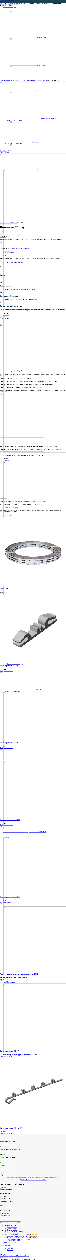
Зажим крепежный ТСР (9, 743)
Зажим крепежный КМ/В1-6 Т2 (11, 1128)
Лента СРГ (3, 151)
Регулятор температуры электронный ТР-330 (20, 1055)
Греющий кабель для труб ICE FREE (17, 1233)
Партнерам (10, 1247)
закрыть (2, 1254)
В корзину (3, 236)
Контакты (10, 1250)
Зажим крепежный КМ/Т (9, 666)
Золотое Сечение (12, 1227)
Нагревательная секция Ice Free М (16, 977)
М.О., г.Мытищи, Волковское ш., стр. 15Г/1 (33, 1180)
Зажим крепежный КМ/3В (10, 897)
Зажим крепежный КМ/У (9, 1051)
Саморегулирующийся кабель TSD (17, 1236)
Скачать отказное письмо (14, 244)
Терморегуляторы (12, 1230)
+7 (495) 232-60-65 (6, 5)
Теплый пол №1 (11, 1228)
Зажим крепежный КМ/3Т (10, 820)
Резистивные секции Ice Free (15, 1237)
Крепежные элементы (26, 80)
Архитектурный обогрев (12, 80)
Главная (2, 80)
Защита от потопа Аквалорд (15, 1231)
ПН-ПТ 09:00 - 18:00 (8, 0)
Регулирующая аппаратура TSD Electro (18, 1239)
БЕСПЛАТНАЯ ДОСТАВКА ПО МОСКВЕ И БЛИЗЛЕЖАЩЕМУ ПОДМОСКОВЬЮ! (34, 4)
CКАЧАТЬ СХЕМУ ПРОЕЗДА (9, 507)
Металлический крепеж (40, 80)
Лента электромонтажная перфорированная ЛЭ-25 (19, 974)
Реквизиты (10, 1248)
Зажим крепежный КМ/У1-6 (8, 223)
